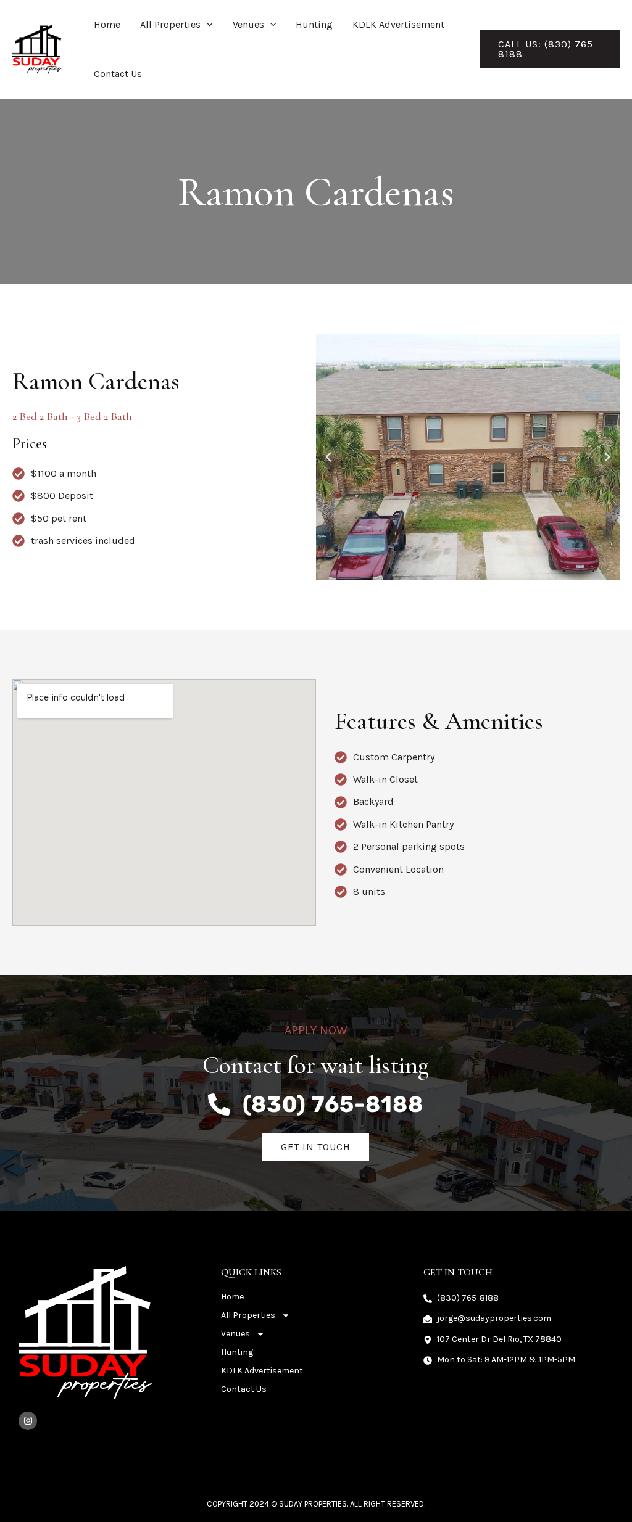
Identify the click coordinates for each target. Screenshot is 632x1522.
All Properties (170, 24)
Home (107, 24)
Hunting (314, 24)
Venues (248, 24)
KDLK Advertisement (398, 24)
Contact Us (118, 74)
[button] (207, 24)
